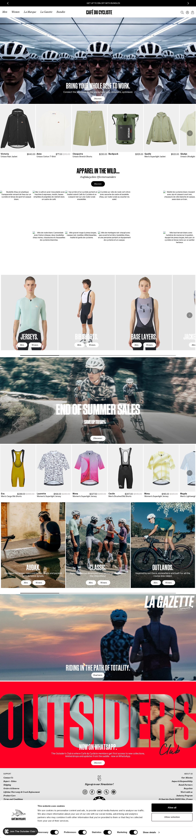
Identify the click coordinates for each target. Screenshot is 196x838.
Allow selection (172, 817)
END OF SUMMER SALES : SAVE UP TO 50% (169, 3)
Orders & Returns (11, 788)
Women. (35, 345)
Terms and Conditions (13, 799)
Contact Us (8, 778)
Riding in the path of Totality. (98, 667)
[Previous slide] (7, 3)
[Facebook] (92, 792)
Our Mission (187, 778)
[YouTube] (99, 792)
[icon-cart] (192, 11)
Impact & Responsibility (182, 781)
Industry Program (184, 795)
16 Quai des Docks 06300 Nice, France (176, 799)
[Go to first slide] (188, 3)
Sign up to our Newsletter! (99, 784)
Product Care (9, 795)
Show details (149, 832)
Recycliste (188, 788)
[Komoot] (113, 792)
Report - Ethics (10, 781)
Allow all (172, 807)
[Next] (190, 133)
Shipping (7, 785)
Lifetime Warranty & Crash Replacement (21, 792)
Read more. (98, 675)
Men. (22, 345)
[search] (181, 11)
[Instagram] (85, 792)
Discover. (98, 98)
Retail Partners (186, 785)
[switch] (82, 832)
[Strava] (106, 792)
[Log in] (186, 11)
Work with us (187, 792)
